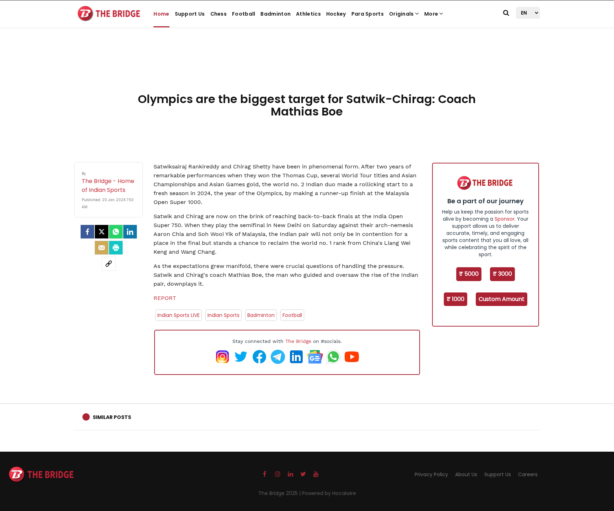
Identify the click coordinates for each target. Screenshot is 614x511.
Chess (218, 13)
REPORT (165, 298)
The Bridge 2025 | (280, 493)
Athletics (308, 13)
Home (161, 13)
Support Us (190, 13)
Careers (528, 474)
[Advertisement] (307, 67)
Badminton (275, 13)
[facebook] (87, 232)
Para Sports (367, 13)
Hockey (336, 13)
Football (243, 13)
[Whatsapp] (116, 232)
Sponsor (505, 218)
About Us (466, 474)
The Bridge (298, 341)
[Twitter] (102, 232)
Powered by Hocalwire (329, 493)
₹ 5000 (469, 274)
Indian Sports (223, 315)
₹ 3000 (502, 274)
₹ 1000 (455, 299)
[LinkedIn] (130, 232)
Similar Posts (112, 417)
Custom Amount (501, 299)
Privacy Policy (431, 474)
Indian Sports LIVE (178, 315)
